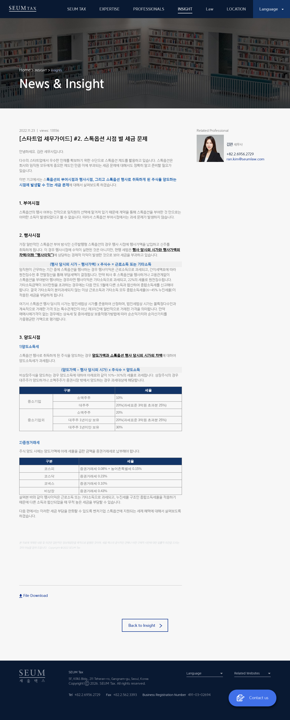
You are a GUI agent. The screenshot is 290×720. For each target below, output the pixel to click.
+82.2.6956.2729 (240, 154)
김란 (230, 144)
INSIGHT (41, 70)
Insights (56, 70)
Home (25, 70)
